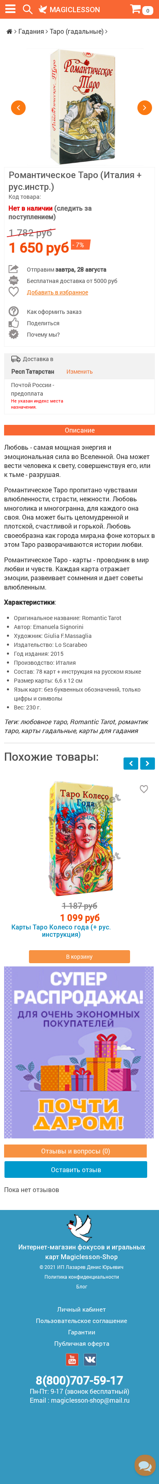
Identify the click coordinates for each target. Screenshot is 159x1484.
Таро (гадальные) (77, 31)
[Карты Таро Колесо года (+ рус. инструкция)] (79, 838)
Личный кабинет (81, 1309)
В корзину (79, 956)
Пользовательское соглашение (81, 1320)
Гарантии (81, 1332)
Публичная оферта (81, 1343)
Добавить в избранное (57, 292)
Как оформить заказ (54, 312)
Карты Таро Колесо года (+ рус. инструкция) (61, 931)
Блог (81, 1286)
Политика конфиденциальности (81, 1276)
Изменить (79, 371)
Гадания (31, 31)
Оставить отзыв (76, 1169)
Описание (80, 430)
